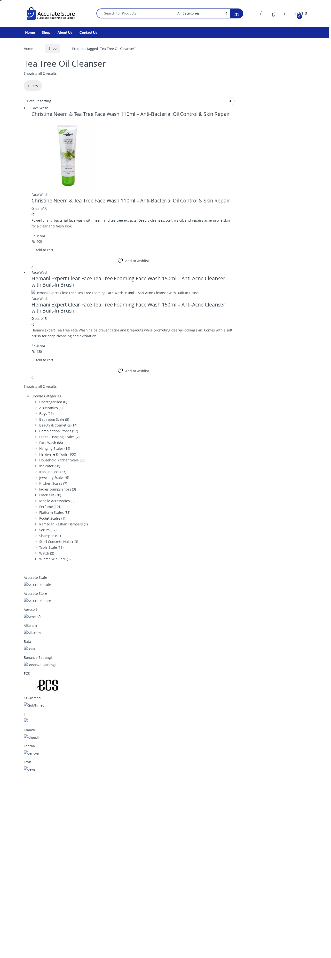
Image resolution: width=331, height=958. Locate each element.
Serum (47, 530)
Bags (46, 413)
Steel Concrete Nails (58, 541)
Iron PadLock (52, 471)
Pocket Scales (52, 518)
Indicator (49, 466)
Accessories (51, 407)
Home (30, 32)
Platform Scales (54, 512)
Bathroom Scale (54, 419)
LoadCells (50, 495)
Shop (46, 32)
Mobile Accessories (56, 501)
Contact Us (88, 32)
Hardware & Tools (57, 454)
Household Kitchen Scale (62, 460)
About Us (64, 32)
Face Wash (40, 108)
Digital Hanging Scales (59, 437)
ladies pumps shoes (57, 489)
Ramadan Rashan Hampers (63, 524)
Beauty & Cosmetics (58, 425)
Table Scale (51, 547)
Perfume (50, 506)
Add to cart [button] (44, 250)
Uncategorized (53, 402)
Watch (46, 553)
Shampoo (50, 535)
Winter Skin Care (55, 559)
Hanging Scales (54, 448)
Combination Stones (58, 431)
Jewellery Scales (54, 477)
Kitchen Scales (53, 483)
